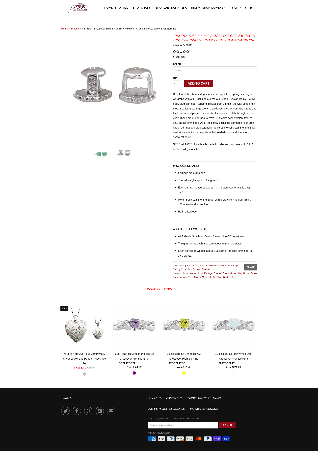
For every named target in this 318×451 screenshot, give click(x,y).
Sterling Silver (179, 269)
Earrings (203, 265)
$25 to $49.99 (191, 265)
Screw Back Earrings (228, 265)
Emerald (217, 273)
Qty (175, 77)
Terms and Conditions (203, 398)
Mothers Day (236, 273)
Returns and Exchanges (167, 409)
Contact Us (174, 398)
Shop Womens (213, 7)
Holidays (213, 265)
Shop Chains (142, 7)
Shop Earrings (167, 7)
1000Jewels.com (163, 432)
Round (246, 273)
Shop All (122, 7)
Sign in (236, 7)
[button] (181, 51)
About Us (155, 398)
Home (108, 7)
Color (177, 64)
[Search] (245, 8)
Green (226, 273)
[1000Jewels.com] (78, 7)
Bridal (200, 273)
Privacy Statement (204, 409)
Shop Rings (190, 7)
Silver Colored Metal (197, 277)
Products (76, 28)
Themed (206, 269)
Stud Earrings (194, 269)
